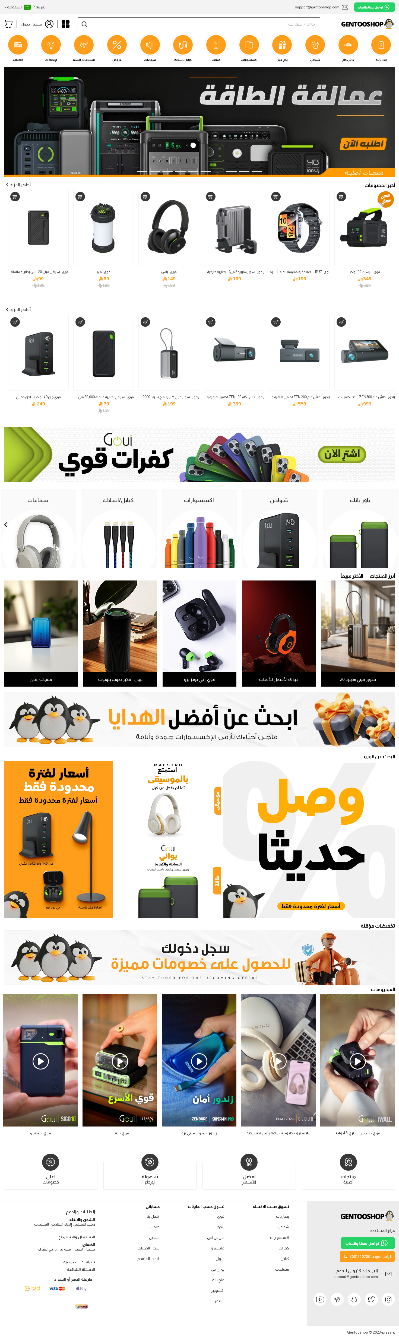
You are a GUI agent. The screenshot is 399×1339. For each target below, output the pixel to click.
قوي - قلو (103, 272)
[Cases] (199, 480)
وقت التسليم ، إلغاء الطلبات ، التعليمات (64, 1224)
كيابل (285, 1258)
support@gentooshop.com (356, 1276)
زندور (220, 1227)
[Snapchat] (354, 1299)
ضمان (155, 1227)
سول (220, 1258)
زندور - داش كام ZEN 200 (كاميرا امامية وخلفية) (296, 397)
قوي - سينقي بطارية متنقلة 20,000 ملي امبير (102, 397)
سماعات (282, 1269)
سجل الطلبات (149, 1248)
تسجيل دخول (31, 24)
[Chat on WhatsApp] (374, 7)
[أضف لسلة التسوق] (341, 196)
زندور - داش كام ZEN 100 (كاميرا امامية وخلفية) (231, 397)
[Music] (168, 799)
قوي (220, 1216)
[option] (40, 1065)
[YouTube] (320, 1299)
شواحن (283, 1227)
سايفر (219, 1301)
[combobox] (199, 24)
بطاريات (282, 1216)
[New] (309, 839)
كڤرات (284, 1248)
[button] (39, 7)
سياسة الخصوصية (79, 1262)
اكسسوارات (279, 1237)
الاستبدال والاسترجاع (76, 1237)
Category (65, 24)
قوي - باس (169, 272)
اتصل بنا (153, 1216)
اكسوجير (217, 1290)
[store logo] (357, 24)
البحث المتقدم (148, 1258)
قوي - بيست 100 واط (364, 272)
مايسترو (217, 1248)
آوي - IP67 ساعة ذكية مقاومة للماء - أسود (299, 272)
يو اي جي (217, 1269)
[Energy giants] (199, 70)
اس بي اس (215, 1237)
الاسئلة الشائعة (81, 1269)
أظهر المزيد (20, 185)
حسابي (154, 1237)
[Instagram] (388, 1299)
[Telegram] (337, 1299)
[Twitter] (371, 1299)
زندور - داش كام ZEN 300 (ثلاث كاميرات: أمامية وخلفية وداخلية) (350, 397)
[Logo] (368, 1221)
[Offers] (58, 839)
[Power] (168, 879)
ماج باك (218, 1280)
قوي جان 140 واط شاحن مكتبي (38, 397)
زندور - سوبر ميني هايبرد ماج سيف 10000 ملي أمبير (163, 397)
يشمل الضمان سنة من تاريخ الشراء (66, 1249)
